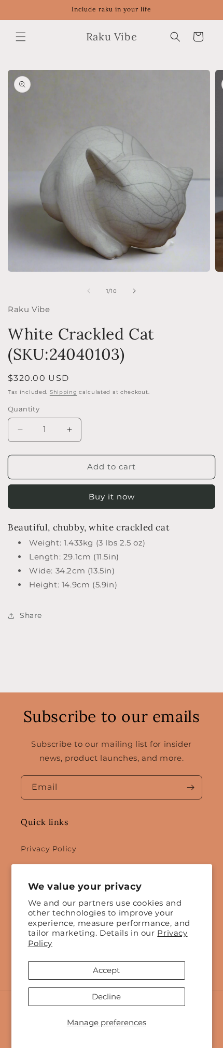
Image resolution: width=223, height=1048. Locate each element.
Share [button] (31, 615)
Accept (106, 970)
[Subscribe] (190, 787)
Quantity (23, 409)
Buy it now (112, 496)
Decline (106, 996)
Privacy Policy (48, 848)
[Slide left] (88, 290)
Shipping (63, 392)
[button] (20, 36)
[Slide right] (134, 290)
